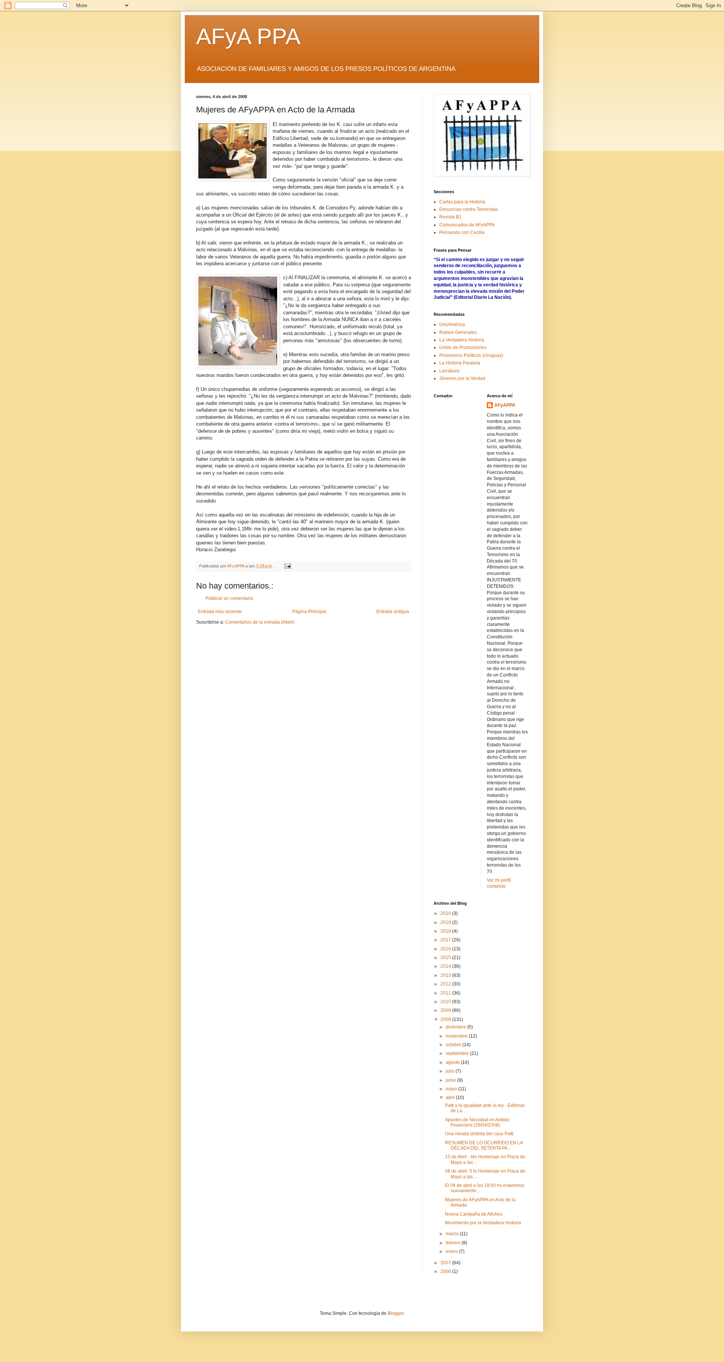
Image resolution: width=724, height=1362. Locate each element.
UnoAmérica (452, 324)
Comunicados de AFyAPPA (467, 225)
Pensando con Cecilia (462, 232)
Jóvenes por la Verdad (462, 378)
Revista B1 (450, 217)
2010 (446, 1001)
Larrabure (449, 371)
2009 (446, 1010)
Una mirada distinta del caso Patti (479, 1133)
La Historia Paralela (459, 363)
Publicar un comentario (229, 598)
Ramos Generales (458, 332)
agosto (453, 1062)
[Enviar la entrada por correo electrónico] (287, 566)
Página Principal (309, 611)
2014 (446, 966)
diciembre (456, 1027)
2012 (446, 984)
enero (452, 1251)
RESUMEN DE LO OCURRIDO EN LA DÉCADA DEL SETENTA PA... (484, 1145)
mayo (452, 1088)
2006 (446, 1271)
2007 (446, 1262)
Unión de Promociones (462, 347)
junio (451, 1080)
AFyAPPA (504, 405)
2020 (446, 913)
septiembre (458, 1053)
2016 (446, 949)
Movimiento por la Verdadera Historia (483, 1222)
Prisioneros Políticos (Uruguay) (471, 355)
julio (451, 1071)
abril (451, 1097)
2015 (446, 957)
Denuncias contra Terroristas (468, 209)
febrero (454, 1242)
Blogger (395, 1313)
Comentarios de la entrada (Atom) (260, 622)
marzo (453, 1233)
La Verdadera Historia (461, 340)
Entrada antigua (392, 611)
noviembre (457, 1036)
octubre (454, 1044)
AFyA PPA (248, 36)
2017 (446, 939)
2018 (446, 931)
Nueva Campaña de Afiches (473, 1214)
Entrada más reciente (220, 611)
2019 (446, 922)
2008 (446, 1019)
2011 (446, 993)
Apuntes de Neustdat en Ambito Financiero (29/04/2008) (477, 1122)
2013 (446, 975)
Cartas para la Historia (462, 201)
